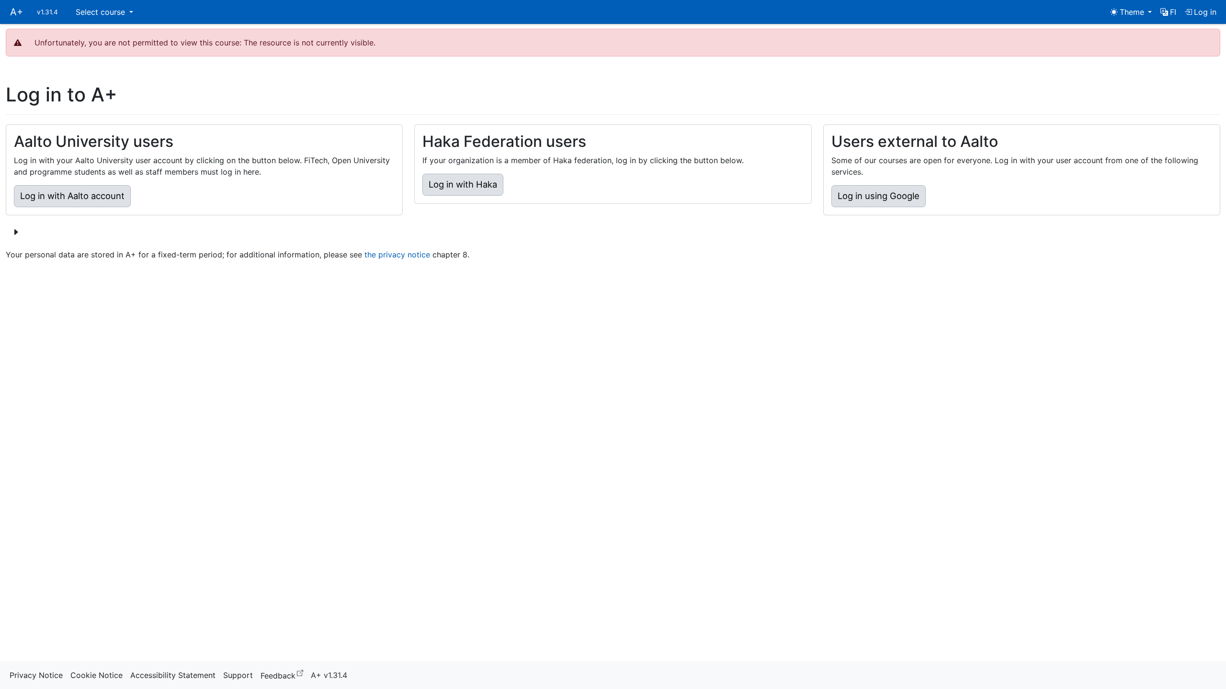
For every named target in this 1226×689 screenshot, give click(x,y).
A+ (16, 12)
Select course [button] (101, 12)
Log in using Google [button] (879, 195)
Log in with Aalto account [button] (72, 195)
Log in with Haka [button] (463, 184)
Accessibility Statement (173, 675)
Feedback (284, 674)
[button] (1168, 12)
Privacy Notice (36, 675)
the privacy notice (397, 254)
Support (238, 675)
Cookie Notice (96, 675)
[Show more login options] (16, 232)
